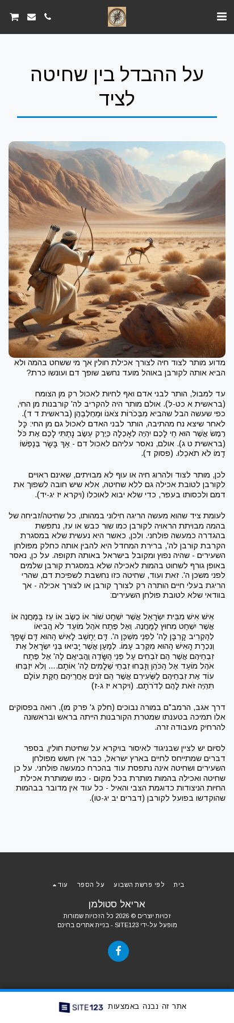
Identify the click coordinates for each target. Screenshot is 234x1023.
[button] (221, 16)
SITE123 (127, 924)
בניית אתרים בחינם (83, 924)
